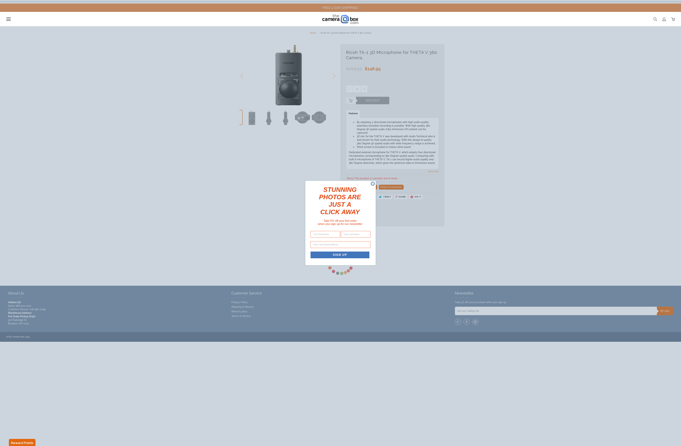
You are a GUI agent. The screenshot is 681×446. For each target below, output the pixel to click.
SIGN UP (340, 254)
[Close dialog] (373, 183)
